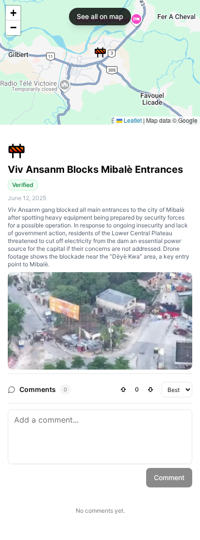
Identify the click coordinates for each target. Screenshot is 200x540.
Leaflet (132, 120)
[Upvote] (123, 389)
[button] (100, 52)
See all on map (100, 16)
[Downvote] (150, 389)
